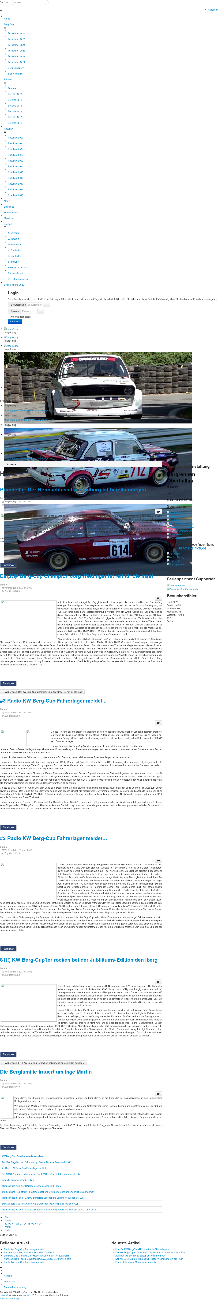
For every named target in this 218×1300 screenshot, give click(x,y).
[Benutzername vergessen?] (46, 304)
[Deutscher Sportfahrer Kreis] (182, 588)
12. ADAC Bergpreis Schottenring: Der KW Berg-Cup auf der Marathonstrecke (41, 1174)
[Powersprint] (174, 534)
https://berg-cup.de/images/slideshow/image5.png (29, 448)
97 (36, 1223)
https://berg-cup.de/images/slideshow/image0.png (29, 410)
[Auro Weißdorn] (176, 537)
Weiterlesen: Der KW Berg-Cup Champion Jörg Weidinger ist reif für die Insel (43, 691)
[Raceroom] (173, 553)
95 (29, 1223)
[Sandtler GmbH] (176, 516)
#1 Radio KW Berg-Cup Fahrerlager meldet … (25, 1168)
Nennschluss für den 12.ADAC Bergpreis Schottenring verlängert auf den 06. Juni (43, 1197)
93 (21, 1223)
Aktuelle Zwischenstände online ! (18, 1179)
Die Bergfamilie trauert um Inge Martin (46, 1071)
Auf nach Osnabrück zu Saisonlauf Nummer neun (140, 1255)
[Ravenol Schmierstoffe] (179, 530)
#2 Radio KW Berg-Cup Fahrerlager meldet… (53, 838)
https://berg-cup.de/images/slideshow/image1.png (29, 419)
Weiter (8, 1226)
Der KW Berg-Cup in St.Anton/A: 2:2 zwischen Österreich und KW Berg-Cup (40, 1203)
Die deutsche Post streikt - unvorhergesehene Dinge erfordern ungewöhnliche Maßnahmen (48, 1191)
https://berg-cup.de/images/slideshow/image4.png (29, 439)
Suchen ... (5, 2)
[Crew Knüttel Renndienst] (181, 526)
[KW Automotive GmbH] (179, 512)
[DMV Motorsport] (176, 585)
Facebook (213, 9)
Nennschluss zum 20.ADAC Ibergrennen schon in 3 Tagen (31, 1185)
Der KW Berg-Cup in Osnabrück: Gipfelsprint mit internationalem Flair (150, 1252)
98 (40, 1223)
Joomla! (4, 1295)
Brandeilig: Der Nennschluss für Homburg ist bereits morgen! (74, 489)
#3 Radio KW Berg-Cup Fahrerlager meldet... (53, 700)
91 (13, 1223)
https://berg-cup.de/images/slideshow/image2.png (29, 458)
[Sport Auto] (173, 519)
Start (7, 1217)
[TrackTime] (173, 560)
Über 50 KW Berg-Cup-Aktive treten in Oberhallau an (142, 1249)
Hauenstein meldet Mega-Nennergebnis (135, 1262)
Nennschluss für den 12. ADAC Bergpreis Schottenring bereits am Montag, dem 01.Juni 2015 (49, 1209)
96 (32, 1223)
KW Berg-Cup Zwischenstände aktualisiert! (23, 1156)
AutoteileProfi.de (192, 548)
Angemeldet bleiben (21, 316)
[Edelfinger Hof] (175, 564)
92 (17, 1223)
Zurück (8, 1220)
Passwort (15, 311)
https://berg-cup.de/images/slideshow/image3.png (29, 429)
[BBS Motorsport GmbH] (180, 523)
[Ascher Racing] (175, 556)
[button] (158, 511)
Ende (7, 1230)
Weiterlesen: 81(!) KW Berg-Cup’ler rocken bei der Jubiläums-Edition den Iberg (44, 1062)
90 (9, 1223)
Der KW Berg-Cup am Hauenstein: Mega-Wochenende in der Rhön (149, 1258)
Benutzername (18, 304)
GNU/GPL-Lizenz (35, 1295)
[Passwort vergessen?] (41, 311)
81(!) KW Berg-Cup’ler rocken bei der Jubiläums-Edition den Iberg (79, 959)
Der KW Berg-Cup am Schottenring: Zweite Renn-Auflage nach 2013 (36, 1162)
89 (6, 1223)
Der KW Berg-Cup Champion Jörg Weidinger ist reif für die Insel (76, 575)
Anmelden (15, 321)
